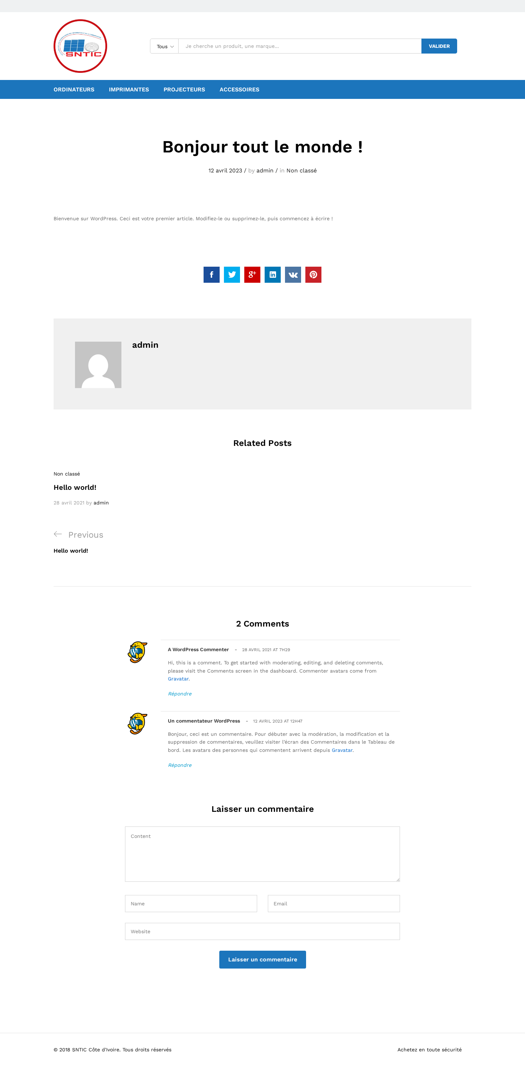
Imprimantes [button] (129, 89)
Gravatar (178, 679)
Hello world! (75, 487)
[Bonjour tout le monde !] (212, 275)
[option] (119, 488)
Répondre (179, 694)
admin (265, 170)
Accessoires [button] (239, 89)
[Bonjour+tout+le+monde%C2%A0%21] (232, 275)
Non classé (301, 170)
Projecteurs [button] (184, 89)
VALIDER (439, 46)
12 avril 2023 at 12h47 (277, 721)
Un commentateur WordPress (204, 721)
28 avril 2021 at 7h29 (266, 649)
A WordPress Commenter (198, 649)
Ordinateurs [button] (74, 89)
